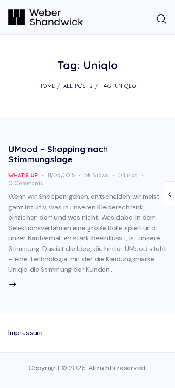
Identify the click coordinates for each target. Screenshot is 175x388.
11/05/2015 (61, 175)
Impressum (25, 332)
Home (46, 85)
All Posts (78, 85)
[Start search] (161, 19)
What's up (23, 175)
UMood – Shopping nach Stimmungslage (58, 154)
